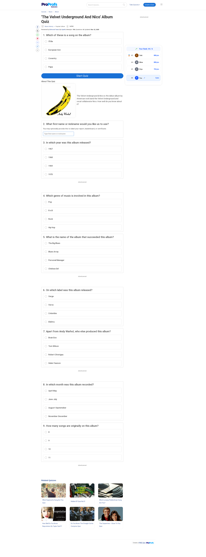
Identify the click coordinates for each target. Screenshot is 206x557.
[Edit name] (144, 78)
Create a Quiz (149, 5)
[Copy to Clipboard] (38, 46)
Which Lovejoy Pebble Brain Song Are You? (110, 501)
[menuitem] (134, 5)
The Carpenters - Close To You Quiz (109, 525)
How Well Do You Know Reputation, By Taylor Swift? (52, 525)
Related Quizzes (48, 480)
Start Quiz (82, 75)
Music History (49, 26)
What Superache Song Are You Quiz (52, 501)
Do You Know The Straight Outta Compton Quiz (82, 525)
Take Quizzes (134, 5)
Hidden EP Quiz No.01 (78, 501)
